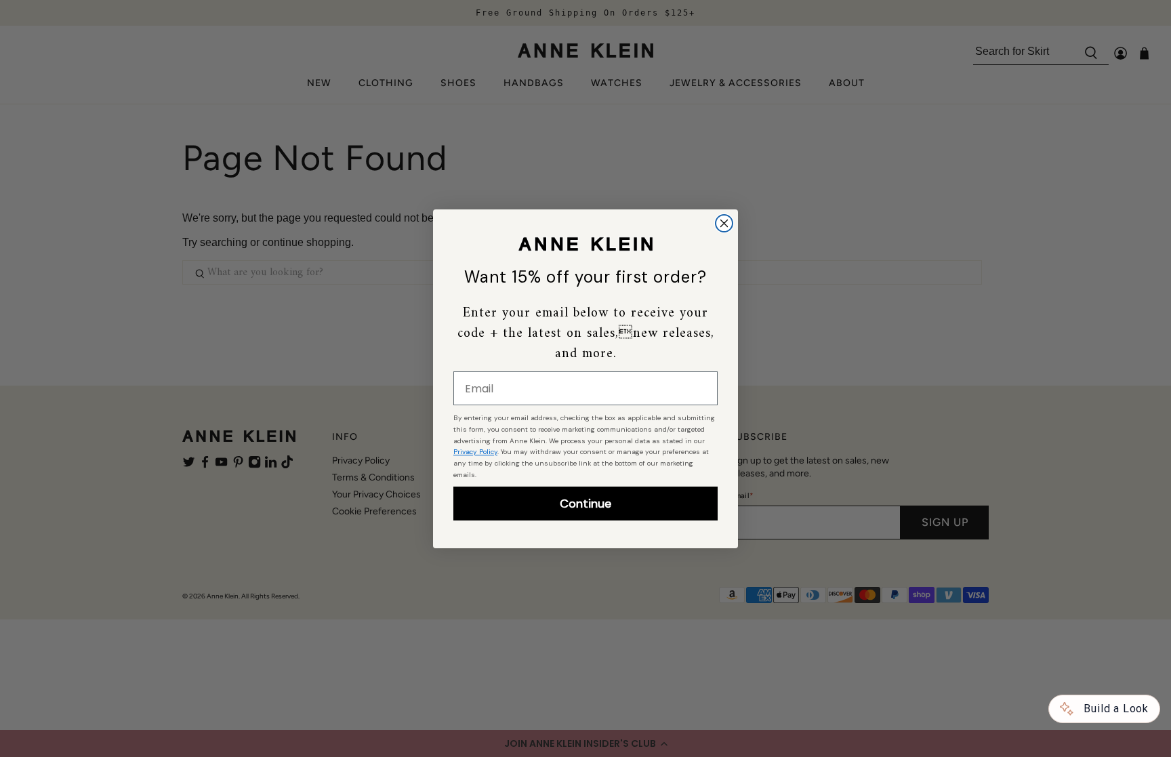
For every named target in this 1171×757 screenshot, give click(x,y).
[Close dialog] (724, 223)
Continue (585, 503)
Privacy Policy (475, 451)
